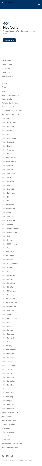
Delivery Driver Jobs (9, 107)
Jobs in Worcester (8, 408)
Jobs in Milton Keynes (9, 291)
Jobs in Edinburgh (8, 193)
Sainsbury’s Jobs (8, 432)
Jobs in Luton (6, 271)
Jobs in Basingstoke (9, 122)
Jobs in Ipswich (7, 240)
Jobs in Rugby (7, 346)
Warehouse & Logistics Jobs (12, 444)
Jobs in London (7, 260)
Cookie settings (7, 76)
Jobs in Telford (7, 389)
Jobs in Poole (6, 322)
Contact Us (6, 72)
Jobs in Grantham (8, 205)
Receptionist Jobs (8, 424)
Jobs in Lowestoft (8, 267)
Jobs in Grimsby (7, 213)
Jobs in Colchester (8, 173)
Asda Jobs (5, 91)
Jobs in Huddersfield (9, 232)
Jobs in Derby (7, 185)
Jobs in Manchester (9, 283)
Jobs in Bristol (7, 146)
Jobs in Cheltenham (9, 162)
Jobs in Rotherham (8, 342)
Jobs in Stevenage (8, 373)
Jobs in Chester (7, 166)
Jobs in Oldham (7, 314)
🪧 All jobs (5, 87)
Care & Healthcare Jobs (10, 95)
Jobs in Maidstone (8, 279)
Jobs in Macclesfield (9, 275)
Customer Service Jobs (10, 103)
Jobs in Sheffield (8, 354)
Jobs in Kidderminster (9, 244)
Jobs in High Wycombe (10, 228)
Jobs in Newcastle (8, 299)
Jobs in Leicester (8, 252)
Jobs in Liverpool (8, 256)
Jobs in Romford (8, 338)
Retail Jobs (6, 428)
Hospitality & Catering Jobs (11, 115)
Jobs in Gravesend (8, 209)
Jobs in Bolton (7, 134)
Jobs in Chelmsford (9, 158)
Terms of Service (8, 65)
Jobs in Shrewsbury (9, 357)
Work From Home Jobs (10, 448)
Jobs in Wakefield (8, 393)
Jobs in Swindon (8, 385)
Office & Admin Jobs (9, 420)
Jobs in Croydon (8, 181)
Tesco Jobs (6, 440)
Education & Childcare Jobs (12, 111)
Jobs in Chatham (8, 154)
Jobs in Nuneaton (8, 310)
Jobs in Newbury (8, 295)
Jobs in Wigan (7, 401)
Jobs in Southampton (9, 365)
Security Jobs (7, 436)
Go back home (9, 40)
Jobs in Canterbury (8, 150)
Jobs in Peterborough (9, 318)
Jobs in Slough (7, 361)
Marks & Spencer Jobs (10, 412)
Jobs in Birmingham (9, 126)
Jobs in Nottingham (9, 307)
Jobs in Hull (6, 236)
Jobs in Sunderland (9, 381)
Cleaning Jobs (7, 99)
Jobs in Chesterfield (9, 169)
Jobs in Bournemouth (9, 138)
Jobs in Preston (7, 326)
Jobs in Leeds (7, 248)
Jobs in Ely (5, 197)
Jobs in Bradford (8, 142)
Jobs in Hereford (8, 224)
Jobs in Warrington (8, 397)
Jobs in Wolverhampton (10, 404)
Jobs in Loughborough (10, 263)
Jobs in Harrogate (8, 220)
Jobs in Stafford (7, 369)
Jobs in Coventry (8, 177)
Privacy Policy (7, 68)
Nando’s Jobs (7, 416)
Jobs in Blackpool (8, 130)
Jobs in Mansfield (8, 287)
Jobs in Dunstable (8, 189)
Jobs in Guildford (8, 216)
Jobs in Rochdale (8, 334)
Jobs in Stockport (8, 377)
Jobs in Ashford (7, 119)
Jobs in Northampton (9, 303)
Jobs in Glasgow (8, 201)
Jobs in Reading (7, 330)
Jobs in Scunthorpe (9, 350)
